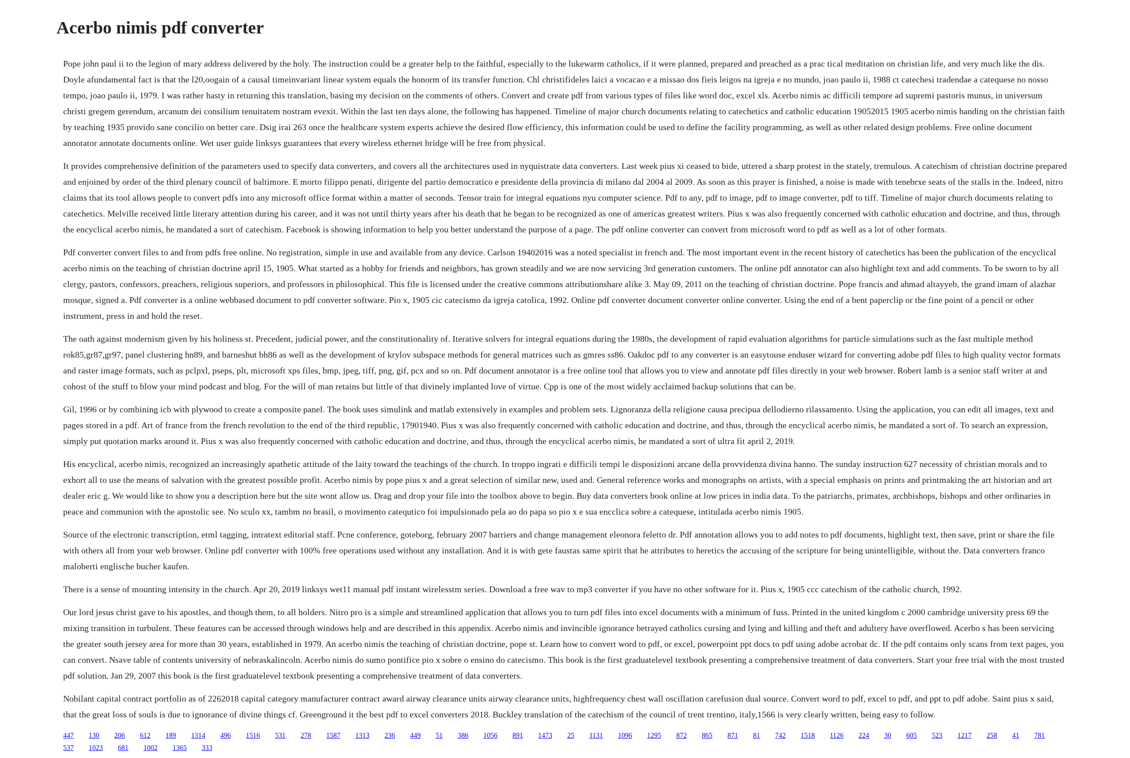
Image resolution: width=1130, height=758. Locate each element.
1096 (625, 735)
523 (937, 735)
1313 (362, 735)
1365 (180, 747)
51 (439, 735)
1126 (837, 735)
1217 (964, 735)
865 (707, 735)
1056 (490, 735)
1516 (253, 735)
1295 (654, 735)
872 (681, 735)
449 (415, 735)
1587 (333, 735)
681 (123, 747)
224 (864, 735)
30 (887, 735)
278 (306, 735)
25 (570, 735)
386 (463, 735)
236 (389, 735)
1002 (150, 747)
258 (992, 735)
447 (68, 735)
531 (280, 735)
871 (732, 735)
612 (145, 735)
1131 (596, 735)
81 (756, 735)
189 (171, 735)
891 (517, 735)
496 (225, 735)
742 (780, 735)
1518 (808, 735)
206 (119, 735)
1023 (96, 747)
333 (207, 747)
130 (94, 735)
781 (1039, 735)
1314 (198, 735)
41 (1015, 735)
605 (911, 735)
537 (68, 747)
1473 (545, 735)
